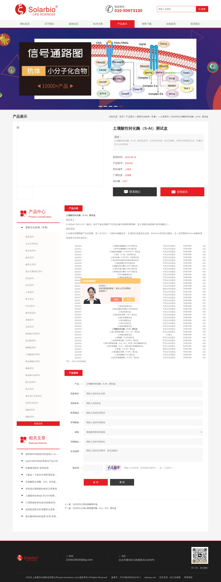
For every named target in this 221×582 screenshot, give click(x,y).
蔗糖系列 (29, 320)
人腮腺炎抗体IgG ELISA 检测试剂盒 (41, 495)
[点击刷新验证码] (113, 467)
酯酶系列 (29, 368)
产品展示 (122, 24)
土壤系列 (164, 116)
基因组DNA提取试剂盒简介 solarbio (41, 454)
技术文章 (98, 24)
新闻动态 (73, 24)
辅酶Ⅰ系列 (29, 416)
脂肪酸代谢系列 (32, 333)
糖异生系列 (30, 264)
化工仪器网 (175, 577)
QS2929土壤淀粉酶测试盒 (85, 504)
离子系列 (29, 299)
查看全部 (38, 423)
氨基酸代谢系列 (32, 375)
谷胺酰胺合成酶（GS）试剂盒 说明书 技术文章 (41, 481)
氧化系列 (29, 389)
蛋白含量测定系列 (33, 271)
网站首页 (25, 24)
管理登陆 (188, 577)
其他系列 (29, 278)
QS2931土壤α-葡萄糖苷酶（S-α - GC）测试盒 (94, 508)
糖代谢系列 (30, 313)
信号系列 (29, 285)
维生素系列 (30, 250)
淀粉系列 (29, 327)
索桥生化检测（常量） (147, 116)
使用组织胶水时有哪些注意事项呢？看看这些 (41, 509)
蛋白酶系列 (30, 340)
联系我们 (195, 24)
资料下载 (147, 24)
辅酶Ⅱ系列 (30, 410)
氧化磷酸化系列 (32, 361)
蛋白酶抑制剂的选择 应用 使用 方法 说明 (41, 516)
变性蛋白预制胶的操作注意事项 (41, 488)
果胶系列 (29, 237)
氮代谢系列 (30, 382)
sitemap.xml (150, 577)
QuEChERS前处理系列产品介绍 (41, 461)
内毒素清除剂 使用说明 (37, 468)
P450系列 (30, 306)
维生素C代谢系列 (33, 396)
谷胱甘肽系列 (31, 403)
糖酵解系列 (30, 347)
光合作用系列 (31, 243)
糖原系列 (29, 257)
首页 (121, 116)
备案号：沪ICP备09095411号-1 (126, 577)
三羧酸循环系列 (32, 354)
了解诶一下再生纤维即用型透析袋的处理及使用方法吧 (41, 475)
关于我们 (49, 24)
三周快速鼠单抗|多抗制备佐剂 (40, 502)
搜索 (203, 9)
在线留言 (171, 24)
